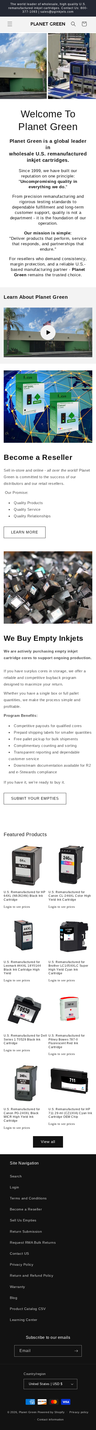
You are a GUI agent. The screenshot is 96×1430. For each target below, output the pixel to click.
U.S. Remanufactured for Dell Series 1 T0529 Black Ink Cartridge (25, 1039)
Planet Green (28, 1411)
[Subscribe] (76, 1351)
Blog (13, 1298)
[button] (9, 24)
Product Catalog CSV (28, 1309)
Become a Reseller (26, 1209)
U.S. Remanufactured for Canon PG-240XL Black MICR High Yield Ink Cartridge (22, 1115)
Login (14, 1187)
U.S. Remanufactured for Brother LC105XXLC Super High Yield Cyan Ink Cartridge (68, 967)
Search (16, 1176)
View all (48, 1142)
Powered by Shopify (51, 1411)
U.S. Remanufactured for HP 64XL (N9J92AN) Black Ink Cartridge (25, 895)
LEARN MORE (24, 532)
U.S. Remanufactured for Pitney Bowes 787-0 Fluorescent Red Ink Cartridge (66, 1041)
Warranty (17, 1287)
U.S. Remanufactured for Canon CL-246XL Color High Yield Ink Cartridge (69, 895)
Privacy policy (79, 1412)
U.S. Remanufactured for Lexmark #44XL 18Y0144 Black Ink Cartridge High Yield (22, 967)
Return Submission (26, 1231)
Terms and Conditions (28, 1198)
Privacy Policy (21, 1264)
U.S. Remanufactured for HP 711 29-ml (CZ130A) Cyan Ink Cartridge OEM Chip (70, 1113)
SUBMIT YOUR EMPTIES (35, 798)
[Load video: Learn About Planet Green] (48, 332)
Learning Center (23, 1320)
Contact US (19, 1253)
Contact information (50, 1419)
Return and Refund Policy (31, 1275)
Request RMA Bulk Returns (33, 1242)
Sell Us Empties (23, 1220)
